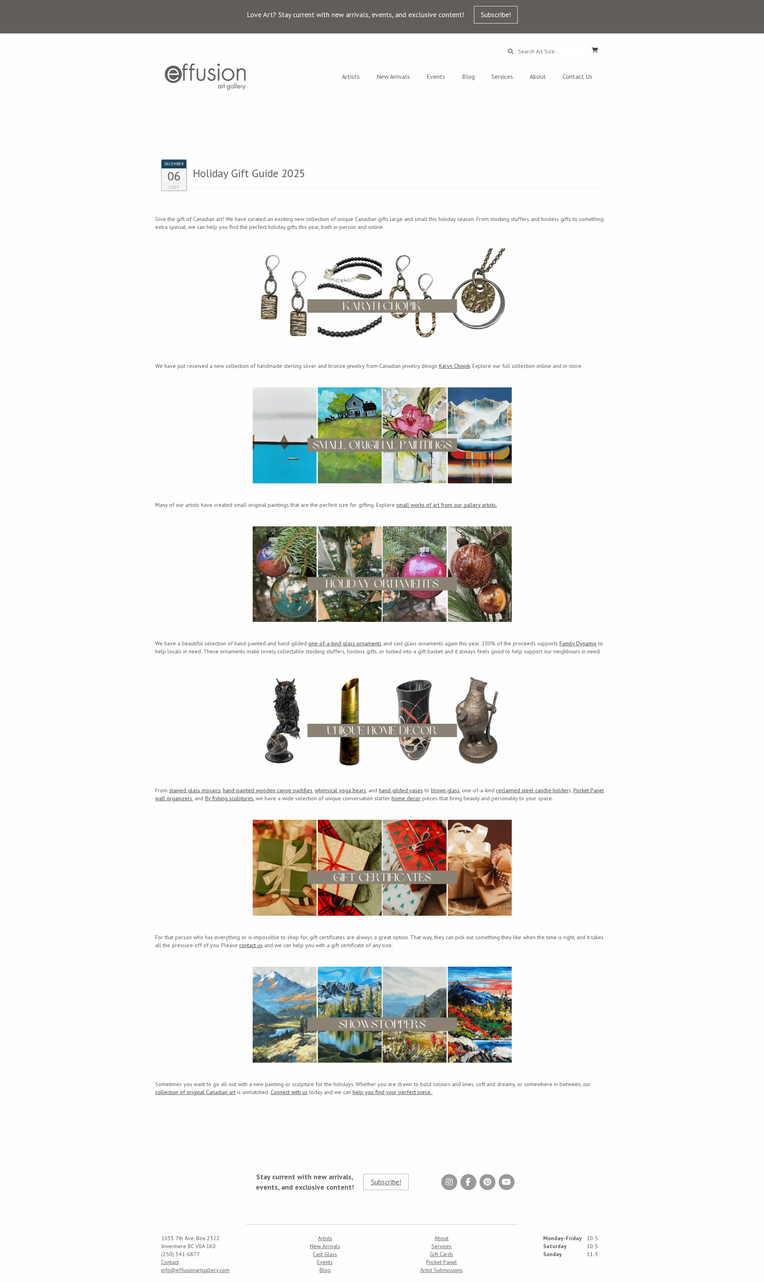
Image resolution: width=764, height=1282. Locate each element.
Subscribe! (496, 14)
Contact (170, 1262)
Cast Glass (325, 1254)
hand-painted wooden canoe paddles (267, 790)
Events (436, 76)
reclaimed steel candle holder (532, 790)
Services (502, 76)
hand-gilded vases (401, 790)
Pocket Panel (441, 1262)
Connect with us (289, 1092)
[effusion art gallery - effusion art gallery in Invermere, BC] (205, 76)
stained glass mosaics (194, 790)
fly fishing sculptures (229, 798)
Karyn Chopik (454, 365)
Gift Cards (441, 1254)
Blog (468, 76)
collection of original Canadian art (195, 1092)
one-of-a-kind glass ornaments (345, 643)
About (538, 76)
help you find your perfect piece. (393, 1092)
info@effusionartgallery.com (195, 1270)
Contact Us (577, 76)
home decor (406, 798)
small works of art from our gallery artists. (446, 504)
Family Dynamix (577, 643)
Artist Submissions (441, 1270)
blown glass (445, 790)
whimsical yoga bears (340, 790)
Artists (351, 76)
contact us (251, 945)
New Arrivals (393, 76)
